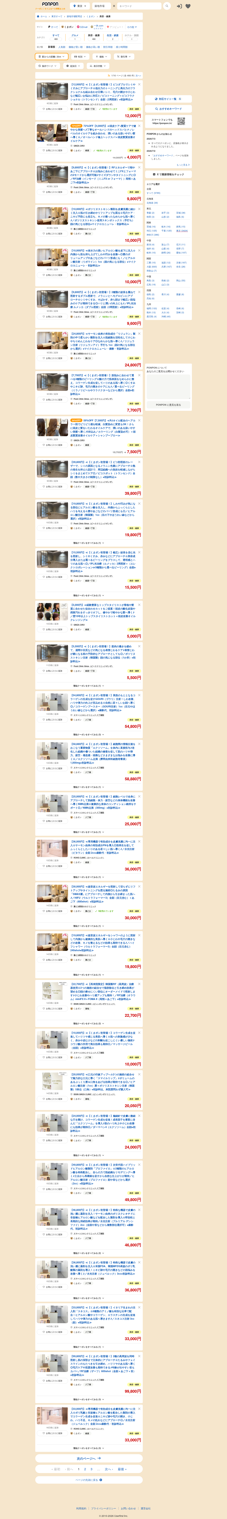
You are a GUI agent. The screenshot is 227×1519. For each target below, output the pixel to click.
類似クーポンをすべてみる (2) (87, 1023)
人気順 (61, 46)
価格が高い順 (93, 46)
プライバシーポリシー (103, 1508)
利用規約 (81, 1508)
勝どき (88, 233)
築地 (87, 1008)
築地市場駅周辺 (74, 16)
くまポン (90, 16)
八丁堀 (88, 719)
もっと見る (182, 164)
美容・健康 (105, 16)
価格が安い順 (76, 46)
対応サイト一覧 (170, 99)
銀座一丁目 (90, 108)
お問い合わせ (128, 1508)
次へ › (109, 1469)
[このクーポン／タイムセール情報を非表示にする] (139, 84)
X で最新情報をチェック (170, 174)
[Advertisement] (168, 32)
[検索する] (167, 6)
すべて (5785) (153, 193)
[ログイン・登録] (179, 6)
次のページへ (86, 1458)
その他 (130, 27)
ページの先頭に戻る (87, 1480)
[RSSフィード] (108, 75)
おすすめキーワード (170, 108)
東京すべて (56, 16)
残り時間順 (122, 46)
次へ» (138, 75)
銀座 (87, 150)
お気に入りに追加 (54, 108)
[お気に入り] (188, 6)
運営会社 (146, 1508)
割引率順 (108, 46)
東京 (79, 6)
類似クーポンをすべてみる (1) (87, 542)
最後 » (122, 1469)
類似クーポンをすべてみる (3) (87, 734)
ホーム (44, 16)
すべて (54, 27)
